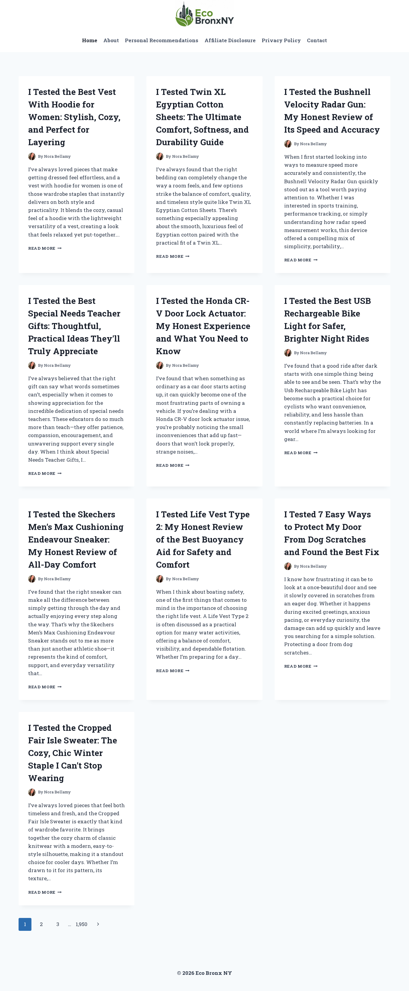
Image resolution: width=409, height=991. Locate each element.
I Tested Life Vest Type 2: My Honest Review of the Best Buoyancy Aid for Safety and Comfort (203, 539)
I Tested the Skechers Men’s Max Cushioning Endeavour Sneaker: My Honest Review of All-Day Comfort (76, 539)
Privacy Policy (281, 40)
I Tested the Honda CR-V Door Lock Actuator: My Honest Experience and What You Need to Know (203, 326)
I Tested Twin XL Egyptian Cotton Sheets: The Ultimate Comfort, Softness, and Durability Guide (202, 117)
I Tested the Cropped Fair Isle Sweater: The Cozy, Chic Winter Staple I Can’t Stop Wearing (72, 753)
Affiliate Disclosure (230, 40)
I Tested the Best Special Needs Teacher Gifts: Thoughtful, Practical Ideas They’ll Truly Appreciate (74, 326)
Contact (317, 40)
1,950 (81, 924)
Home (89, 40)
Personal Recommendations (161, 40)
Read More (45, 248)
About (111, 40)
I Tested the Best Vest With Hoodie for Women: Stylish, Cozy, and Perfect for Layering (74, 117)
